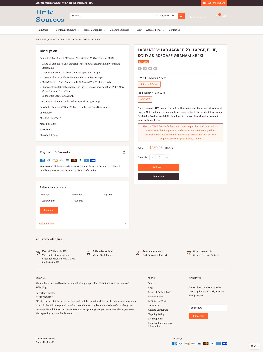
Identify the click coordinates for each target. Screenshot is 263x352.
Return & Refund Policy (160, 292)
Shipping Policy (156, 314)
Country (44, 194)
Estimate (49, 210)
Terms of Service (157, 301)
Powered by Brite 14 (45, 342)
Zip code (108, 194)
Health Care (42, 30)
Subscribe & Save (216, 3)
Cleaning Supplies (119, 30)
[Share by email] (155, 68)
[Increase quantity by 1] (167, 157)
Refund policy (155, 319)
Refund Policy (46, 223)
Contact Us (174, 30)
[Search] (181, 16)
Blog (139, 30)
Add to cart (159, 167)
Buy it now (158, 176)
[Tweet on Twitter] (150, 68)
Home (38, 39)
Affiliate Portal (153, 30)
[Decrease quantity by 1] (152, 157)
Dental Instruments (66, 30)
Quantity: (143, 157)
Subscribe (198, 316)
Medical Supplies (93, 30)
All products (49, 39)
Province (77, 194)
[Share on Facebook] (140, 68)
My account (197, 17)
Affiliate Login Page (158, 310)
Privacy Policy (155, 296)
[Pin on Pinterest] (145, 68)
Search (151, 283)
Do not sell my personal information (160, 324)
